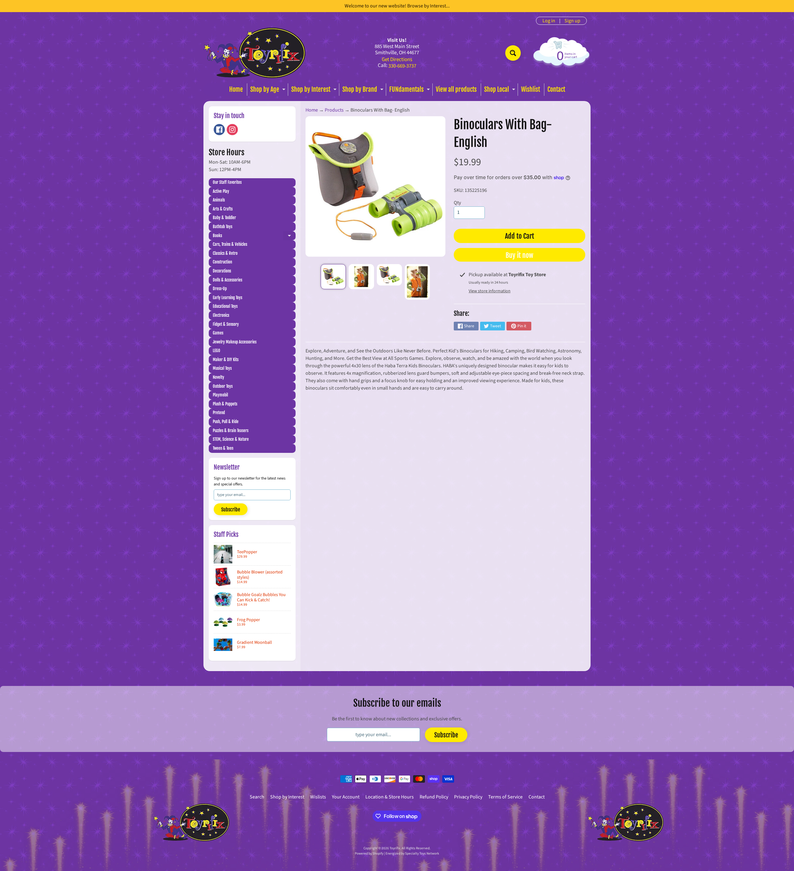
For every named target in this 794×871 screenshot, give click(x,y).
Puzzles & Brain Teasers (230, 430)
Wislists (318, 797)
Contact (556, 89)
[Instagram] (232, 129)
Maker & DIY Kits (226, 359)
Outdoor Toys (223, 386)
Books (254, 236)
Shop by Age (268, 91)
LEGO (216, 350)
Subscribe (230, 509)
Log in (548, 20)
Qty (457, 202)
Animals (219, 199)
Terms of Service (505, 797)
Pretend (219, 412)
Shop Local (500, 91)
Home (236, 89)
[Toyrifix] (254, 53)
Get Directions (397, 59)
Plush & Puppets (225, 403)
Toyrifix (395, 848)
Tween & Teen (223, 448)
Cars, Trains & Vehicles (230, 244)
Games (218, 332)
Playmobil (220, 394)
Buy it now (519, 255)
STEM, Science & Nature (231, 439)
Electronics (221, 315)
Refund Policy (434, 797)
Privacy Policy (468, 797)
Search (257, 797)
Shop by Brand (363, 91)
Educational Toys (225, 306)
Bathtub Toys (222, 226)
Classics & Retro (225, 253)
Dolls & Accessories (227, 279)
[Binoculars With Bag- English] (333, 276)
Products (334, 110)
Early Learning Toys (227, 297)
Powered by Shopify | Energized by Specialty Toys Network (397, 853)
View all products (456, 89)
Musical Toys (222, 368)
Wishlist (530, 89)
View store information (490, 291)
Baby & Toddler (224, 217)
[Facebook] (219, 129)
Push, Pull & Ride (226, 421)
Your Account (345, 797)
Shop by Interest (314, 91)
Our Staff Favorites (227, 182)
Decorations (222, 270)
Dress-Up (220, 288)
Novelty (218, 377)
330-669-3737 (402, 66)
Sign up (572, 20)
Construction (222, 261)
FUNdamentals (410, 91)
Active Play (221, 191)
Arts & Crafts (223, 208)
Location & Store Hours (389, 797)
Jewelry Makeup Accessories (234, 341)
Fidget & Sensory (226, 324)
